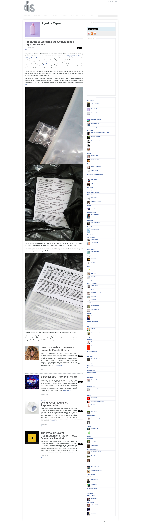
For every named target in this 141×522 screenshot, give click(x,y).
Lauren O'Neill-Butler (92, 321)
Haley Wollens (90, 249)
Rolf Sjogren (94, 441)
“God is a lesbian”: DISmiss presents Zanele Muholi (57, 349)
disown (84, 15)
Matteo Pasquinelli (92, 351)
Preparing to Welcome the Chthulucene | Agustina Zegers (49, 43)
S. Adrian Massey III (96, 451)
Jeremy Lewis (90, 289)
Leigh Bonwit (90, 323)
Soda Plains (90, 464)
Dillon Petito (90, 194)
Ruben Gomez (95, 445)
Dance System (91, 189)
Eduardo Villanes (91, 212)
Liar (88, 326)
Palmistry (89, 395)
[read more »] (59, 365)
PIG (92, 422)
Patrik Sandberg (95, 404)
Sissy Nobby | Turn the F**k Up (59, 376)
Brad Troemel (94, 155)
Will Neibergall (94, 498)
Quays (89, 426)
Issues (92, 15)
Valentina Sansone (92, 488)
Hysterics (93, 258)
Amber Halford (95, 123)
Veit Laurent (90, 491)
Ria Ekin (89, 436)
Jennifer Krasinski (91, 283)
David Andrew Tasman (93, 192)
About (25, 521)
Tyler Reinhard (95, 479)
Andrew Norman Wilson (93, 127)
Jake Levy (93, 273)
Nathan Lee (90, 377)
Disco (55, 15)
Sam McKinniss (95, 455)
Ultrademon (94, 484)
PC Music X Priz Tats (92, 409)
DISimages (74, 15)
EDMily (93, 208)
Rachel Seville (94, 428)
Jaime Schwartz (95, 269)
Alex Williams (90, 117)
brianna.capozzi (95, 159)
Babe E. (89, 153)
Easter (89, 205)
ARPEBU (93, 145)
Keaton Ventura (95, 315)
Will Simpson (90, 502)
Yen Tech (93, 509)
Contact (32, 521)
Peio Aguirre (94, 411)
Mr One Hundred (91, 375)
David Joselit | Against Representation (54, 404)
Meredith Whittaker (96, 358)
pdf (26, 84)
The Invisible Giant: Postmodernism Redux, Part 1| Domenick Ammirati (59, 435)
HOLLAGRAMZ (95, 251)
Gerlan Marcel (94, 239)
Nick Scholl (94, 379)
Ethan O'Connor (95, 222)
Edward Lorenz (95, 214)
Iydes (88, 266)
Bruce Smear (90, 163)
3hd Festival (90, 100)
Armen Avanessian (96, 140)
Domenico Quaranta (96, 201)
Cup (92, 183)
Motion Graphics (91, 372)
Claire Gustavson (91, 176)
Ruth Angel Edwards (92, 449)
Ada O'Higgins (95, 103)
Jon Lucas (93, 299)
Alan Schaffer (94, 112)
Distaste (37, 15)
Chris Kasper (94, 170)
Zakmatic (93, 513)
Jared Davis (94, 276)
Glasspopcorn (94, 242)
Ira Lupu (93, 262)
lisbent (93, 328)
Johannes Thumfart (96, 292)
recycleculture (94, 432)
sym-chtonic (46, 64)
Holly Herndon (91, 255)
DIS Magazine (30, 6)
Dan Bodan (90, 187)
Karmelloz (89, 313)
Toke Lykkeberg (91, 474)
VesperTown (90, 493)
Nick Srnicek (90, 384)
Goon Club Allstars (92, 247)
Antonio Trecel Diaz (96, 136)
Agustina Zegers (95, 108)
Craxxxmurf (94, 179)
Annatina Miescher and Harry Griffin (100, 132)
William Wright (95, 504)
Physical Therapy (95, 418)
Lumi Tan (89, 339)
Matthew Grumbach (92, 354)
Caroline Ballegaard (96, 166)
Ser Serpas (94, 460)
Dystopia (46, 15)
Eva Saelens (90, 226)
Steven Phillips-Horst (96, 470)
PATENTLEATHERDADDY (97, 401)
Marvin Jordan (94, 345)
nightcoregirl (94, 388)
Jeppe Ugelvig (94, 285)
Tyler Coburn (90, 476)
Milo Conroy (90, 365)
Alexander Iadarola (96, 119)
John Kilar (93, 296)
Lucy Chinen (90, 337)
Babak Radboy (95, 149)
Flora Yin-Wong (91, 234)
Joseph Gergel (95, 305)
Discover (27, 15)
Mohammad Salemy (92, 367)
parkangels (94, 397)
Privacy (38, 521)
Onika (88, 392)
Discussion (64, 15)
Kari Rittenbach (95, 309)
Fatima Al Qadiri (95, 229)
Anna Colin (90, 130)
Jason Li (89, 280)
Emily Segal (90, 220)
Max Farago (90, 356)
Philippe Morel (91, 415)
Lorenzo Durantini (95, 332)
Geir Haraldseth (91, 237)
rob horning (90, 438)
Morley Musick (91, 370)
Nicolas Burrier (91, 386)
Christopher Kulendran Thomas (95, 174)
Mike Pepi (89, 363)
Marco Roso (94, 341)
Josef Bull (89, 302)
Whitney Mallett (91, 495)
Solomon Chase (95, 466)
